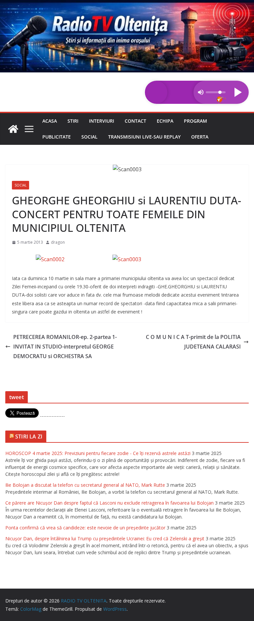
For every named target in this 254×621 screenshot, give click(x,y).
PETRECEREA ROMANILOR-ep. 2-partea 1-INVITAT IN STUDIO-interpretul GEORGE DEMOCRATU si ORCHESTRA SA (65, 346)
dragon (58, 242)
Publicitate (56, 137)
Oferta (199, 137)
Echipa (165, 121)
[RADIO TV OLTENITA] (127, 4)
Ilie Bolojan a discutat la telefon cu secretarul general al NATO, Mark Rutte (85, 485)
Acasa (49, 121)
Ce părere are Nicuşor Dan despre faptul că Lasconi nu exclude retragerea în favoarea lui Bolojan (109, 503)
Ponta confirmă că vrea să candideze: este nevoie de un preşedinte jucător (85, 527)
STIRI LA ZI (28, 436)
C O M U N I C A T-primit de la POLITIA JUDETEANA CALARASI (193, 341)
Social (89, 137)
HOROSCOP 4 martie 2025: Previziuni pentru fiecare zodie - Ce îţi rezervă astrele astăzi (97, 453)
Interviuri (101, 121)
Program (195, 121)
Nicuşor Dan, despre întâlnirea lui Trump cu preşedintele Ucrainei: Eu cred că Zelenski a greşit (104, 538)
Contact (135, 121)
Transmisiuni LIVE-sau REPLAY (144, 137)
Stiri (72, 121)
